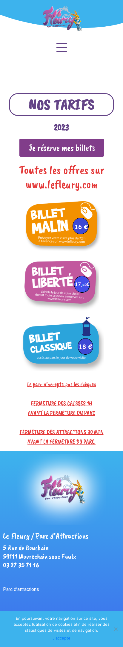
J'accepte (61, 638)
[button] (61, 148)
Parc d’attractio (18, 589)
